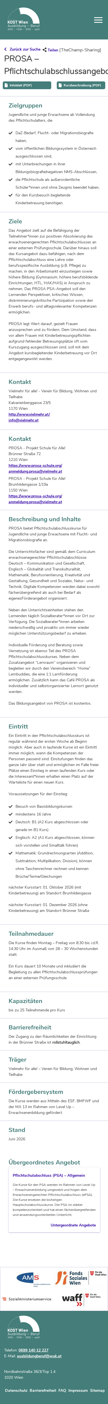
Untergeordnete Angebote (73, 1225)
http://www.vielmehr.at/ (29, 414)
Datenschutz (16, 1390)
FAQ (62, 1390)
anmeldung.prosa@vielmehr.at (35, 471)
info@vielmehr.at (23, 420)
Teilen (53, 50)
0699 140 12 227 (33, 1350)
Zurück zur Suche (25, 49)
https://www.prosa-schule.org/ (35, 465)
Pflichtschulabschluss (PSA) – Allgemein (49, 1175)
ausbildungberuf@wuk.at (39, 1356)
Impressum (78, 1390)
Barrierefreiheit (43, 1390)
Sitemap (97, 1390)
